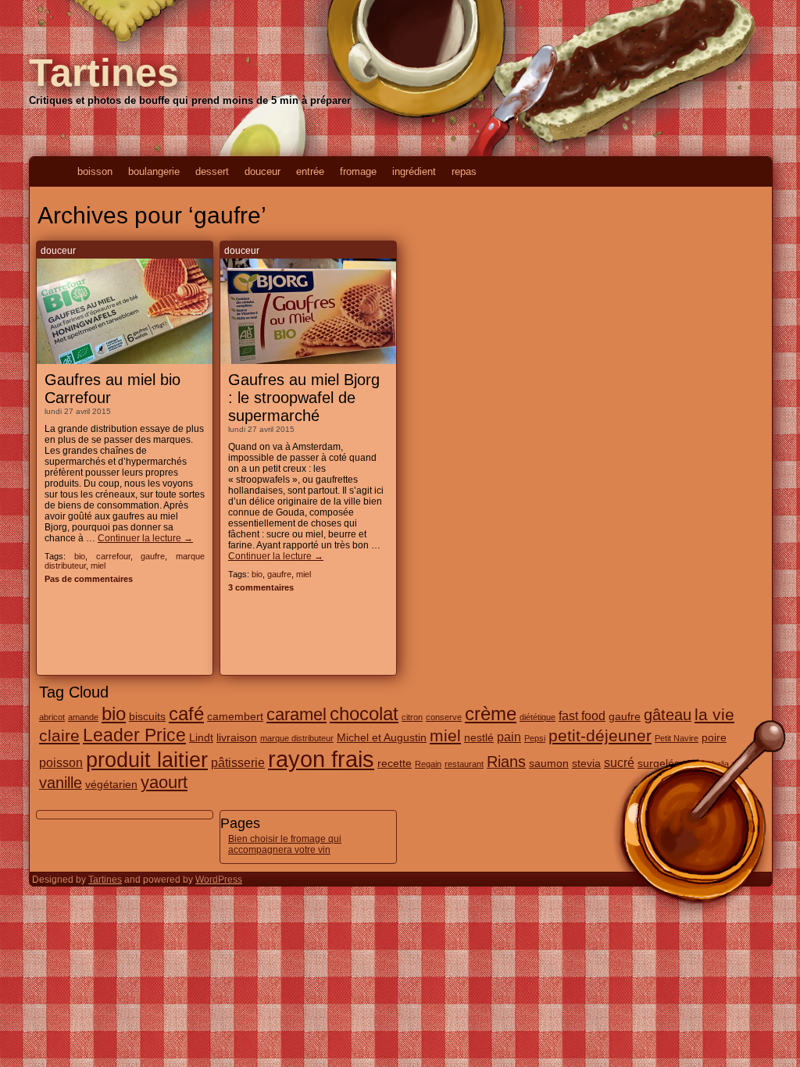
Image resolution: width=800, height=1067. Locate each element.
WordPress (218, 879)
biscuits (147, 716)
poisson (61, 762)
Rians (506, 761)
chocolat (364, 713)
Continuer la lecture (145, 538)
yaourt (164, 782)
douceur (262, 171)
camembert (235, 716)
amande (83, 717)
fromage (358, 171)
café (186, 714)
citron (412, 717)
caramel (296, 714)
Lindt (201, 737)
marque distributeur (297, 738)
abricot (52, 717)
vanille (60, 782)
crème (490, 714)
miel (98, 565)
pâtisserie (238, 762)
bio (79, 556)
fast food (582, 715)
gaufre (153, 556)
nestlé (479, 737)
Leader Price (134, 735)
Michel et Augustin (382, 737)
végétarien (111, 784)
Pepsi (534, 738)
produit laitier (147, 760)
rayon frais (321, 759)
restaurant (464, 764)
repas (464, 171)
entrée (310, 171)
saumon (549, 763)
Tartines (104, 73)
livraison (236, 737)
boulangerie (154, 171)
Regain (428, 764)
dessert (212, 171)
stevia (586, 763)
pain (509, 737)
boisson (94, 171)
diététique (537, 717)
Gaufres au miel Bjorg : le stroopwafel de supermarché (304, 397)
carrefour (113, 556)
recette (394, 763)
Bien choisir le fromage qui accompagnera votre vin (284, 844)
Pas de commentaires (89, 578)
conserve (444, 717)
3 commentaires (261, 587)
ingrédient (414, 171)
